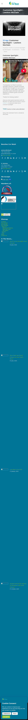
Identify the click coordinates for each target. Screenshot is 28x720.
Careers (4, 231)
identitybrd (7, 49)
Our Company (4, 225)
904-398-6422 (7, 168)
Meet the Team (7, 229)
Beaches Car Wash (11, 109)
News (2, 234)
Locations (3, 221)
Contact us (5, 103)
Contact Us (4, 235)
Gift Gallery (5, 230)
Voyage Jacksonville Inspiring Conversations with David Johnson (18, 585)
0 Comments (15, 49)
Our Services (4, 222)
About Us (4, 226)
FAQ (3, 233)
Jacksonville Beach (20, 109)
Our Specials (4, 224)
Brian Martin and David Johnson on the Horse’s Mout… (16, 357)
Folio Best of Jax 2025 (16, 469)
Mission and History (8, 228)
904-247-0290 (7, 155)
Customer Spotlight (19, 48)
